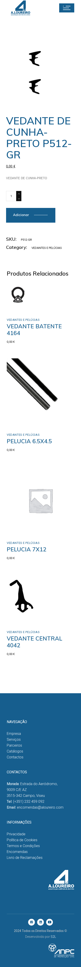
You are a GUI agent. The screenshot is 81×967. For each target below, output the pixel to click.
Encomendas (17, 852)
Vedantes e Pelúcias (47, 248)
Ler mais (23, 421)
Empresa (14, 733)
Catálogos (15, 751)
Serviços (14, 739)
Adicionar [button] (25, 302)
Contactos (15, 757)
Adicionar (21, 215)
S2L (53, 936)
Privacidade (16, 834)
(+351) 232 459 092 (28, 801)
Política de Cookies (22, 840)
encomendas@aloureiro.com (40, 807)
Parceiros (14, 745)
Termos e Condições (23, 846)
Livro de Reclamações (25, 857)
